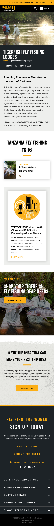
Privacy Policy (16, 522)
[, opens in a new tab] (20, 467)
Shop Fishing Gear (19, 65)
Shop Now (15, 300)
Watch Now (40, 2)
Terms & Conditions (17, 520)
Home (5, 60)
